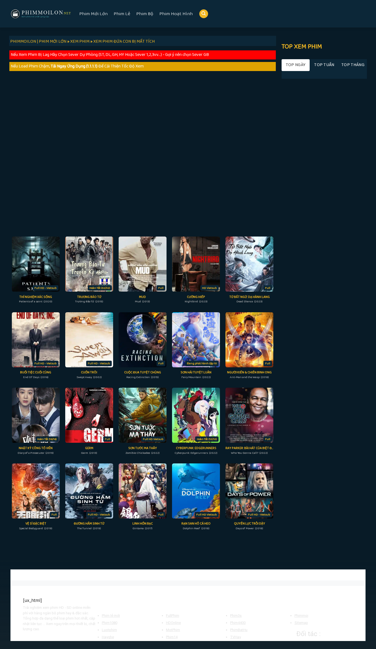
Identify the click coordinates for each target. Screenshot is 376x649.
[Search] (203, 13)
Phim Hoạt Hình (176, 14)
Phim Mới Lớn (93, 14)
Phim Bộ (144, 14)
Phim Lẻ (122, 14)
